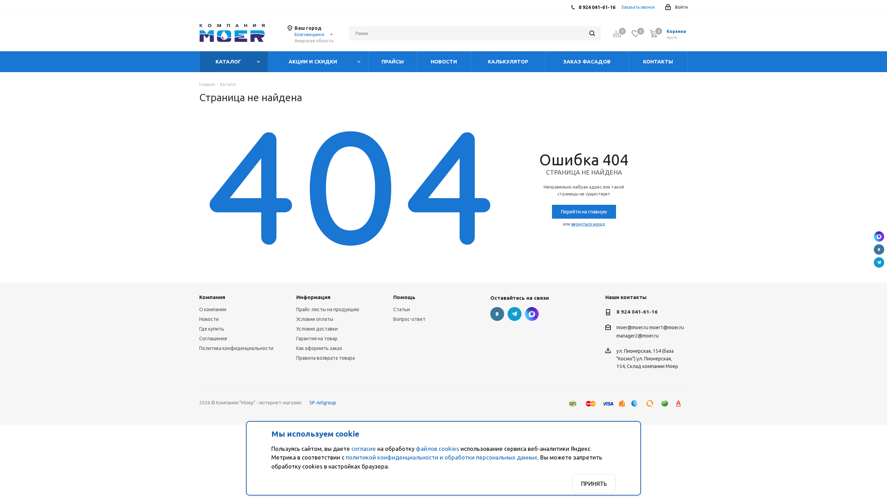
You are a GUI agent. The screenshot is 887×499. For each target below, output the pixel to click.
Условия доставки (317, 329)
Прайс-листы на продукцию (327, 309)
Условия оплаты (314, 319)
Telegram (879, 262)
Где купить (211, 329)
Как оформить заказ (319, 348)
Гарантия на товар (316, 338)
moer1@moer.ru (666, 328)
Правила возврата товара (325, 358)
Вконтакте (879, 249)
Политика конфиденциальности (236, 348)
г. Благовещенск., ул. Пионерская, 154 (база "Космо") (879, 236)
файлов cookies (437, 448)
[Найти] (592, 33)
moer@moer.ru (632, 328)
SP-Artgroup (322, 402)
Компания (212, 297)
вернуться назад (588, 224)
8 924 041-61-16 (637, 312)
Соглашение (213, 338)
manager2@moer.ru (637, 336)
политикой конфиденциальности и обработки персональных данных (441, 457)
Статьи (401, 309)
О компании (212, 309)
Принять (594, 483)
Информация (313, 297)
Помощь (404, 297)
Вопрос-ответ (409, 319)
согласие (363, 448)
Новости (209, 319)
